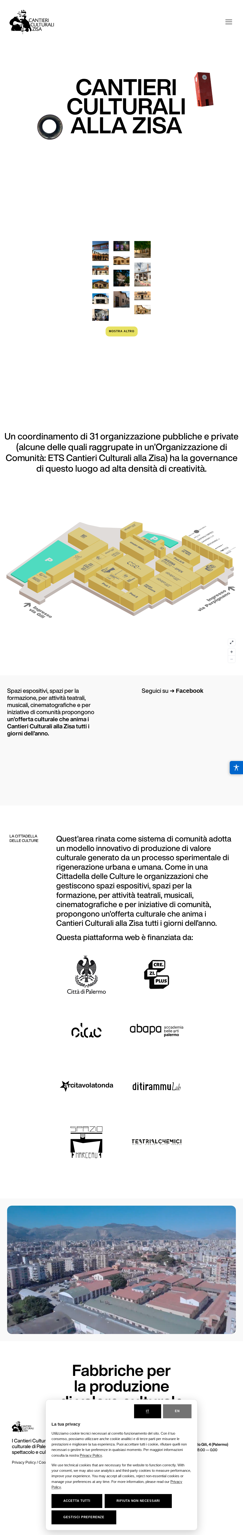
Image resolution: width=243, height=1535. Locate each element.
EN (177, 1411)
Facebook (189, 690)
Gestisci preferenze (83, 1517)
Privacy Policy (91, 1455)
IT (147, 1411)
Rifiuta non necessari (138, 1501)
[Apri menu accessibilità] (236, 767)
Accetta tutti (76, 1501)
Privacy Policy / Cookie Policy (37, 1462)
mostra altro (121, 331)
